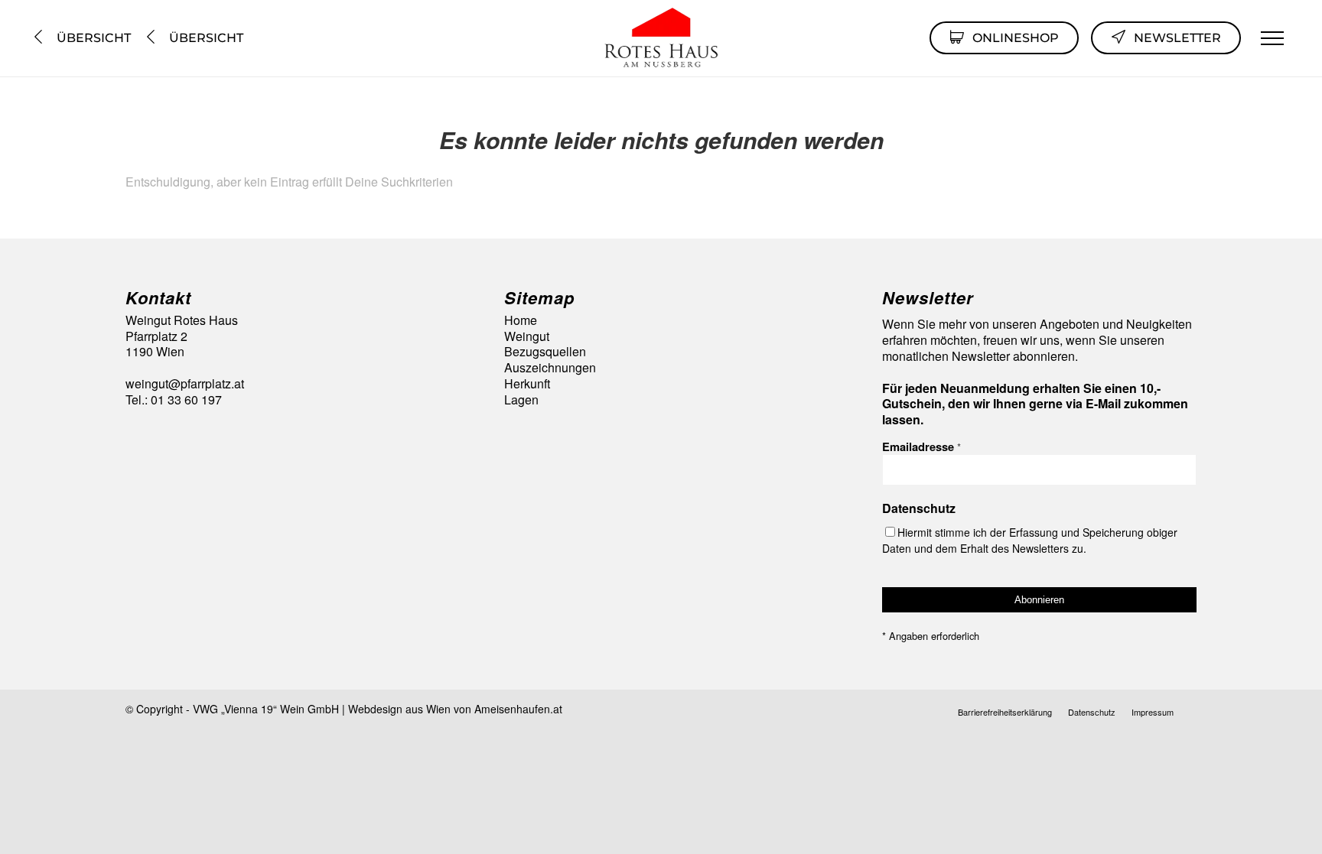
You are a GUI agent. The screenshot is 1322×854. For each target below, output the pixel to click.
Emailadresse (921, 446)
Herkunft (527, 384)
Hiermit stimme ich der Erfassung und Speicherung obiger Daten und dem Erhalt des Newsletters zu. (1029, 540)
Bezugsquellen (545, 352)
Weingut (526, 337)
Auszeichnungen (550, 368)
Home (520, 321)
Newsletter (1177, 38)
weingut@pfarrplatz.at (184, 383)
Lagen (521, 400)
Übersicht (92, 38)
